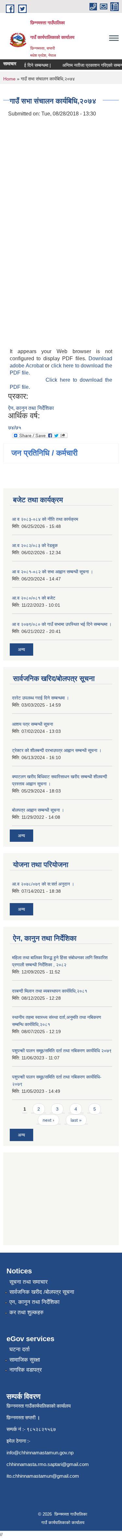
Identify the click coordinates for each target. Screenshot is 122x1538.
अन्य (21, 649)
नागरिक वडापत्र (25, 1370)
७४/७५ (14, 427)
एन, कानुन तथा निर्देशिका (34, 1302)
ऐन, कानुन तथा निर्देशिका (31, 408)
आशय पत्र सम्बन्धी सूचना (32, 724)
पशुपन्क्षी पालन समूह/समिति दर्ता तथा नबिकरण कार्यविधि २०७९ (62, 1050)
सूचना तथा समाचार (28, 1282)
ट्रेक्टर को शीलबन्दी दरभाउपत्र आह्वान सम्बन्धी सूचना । (57, 750)
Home (9, 78)
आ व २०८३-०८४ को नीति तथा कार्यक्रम (45, 519)
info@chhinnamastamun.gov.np (40, 1452)
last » (76, 1120)
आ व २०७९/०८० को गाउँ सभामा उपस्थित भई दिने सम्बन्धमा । (62, 624)
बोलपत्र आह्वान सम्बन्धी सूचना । (38, 810)
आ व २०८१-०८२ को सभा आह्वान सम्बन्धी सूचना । (52, 571)
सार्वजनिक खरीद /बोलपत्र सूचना (41, 1292)
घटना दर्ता (19, 1349)
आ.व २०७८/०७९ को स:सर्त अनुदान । (43, 884)
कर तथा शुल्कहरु (26, 1312)
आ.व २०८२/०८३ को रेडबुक (35, 545)
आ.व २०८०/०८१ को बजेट (33, 598)
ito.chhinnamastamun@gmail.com (43, 1476)
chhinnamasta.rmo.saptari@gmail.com (48, 1464)
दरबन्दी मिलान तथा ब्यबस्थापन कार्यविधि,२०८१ (49, 991)
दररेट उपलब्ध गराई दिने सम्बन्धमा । (40, 697)
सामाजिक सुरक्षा (24, 1360)
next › (48, 1120)
